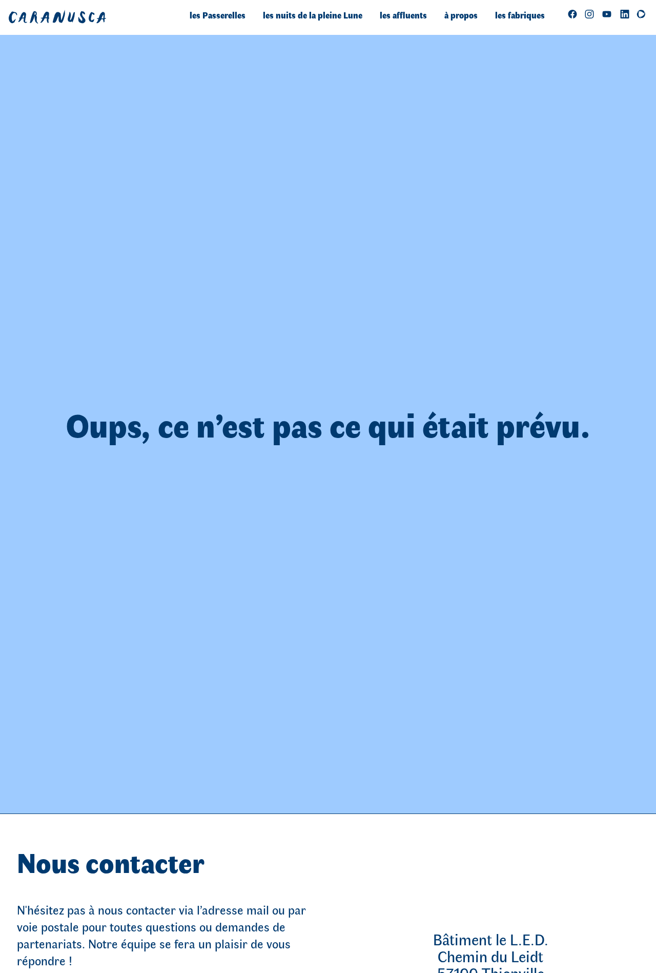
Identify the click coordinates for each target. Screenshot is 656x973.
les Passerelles (217, 15)
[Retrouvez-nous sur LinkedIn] (625, 13)
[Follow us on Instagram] (589, 13)
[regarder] (607, 13)
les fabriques (520, 15)
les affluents (403, 15)
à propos (461, 15)
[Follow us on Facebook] (572, 13)
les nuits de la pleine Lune (312, 15)
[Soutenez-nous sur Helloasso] (641, 13)
